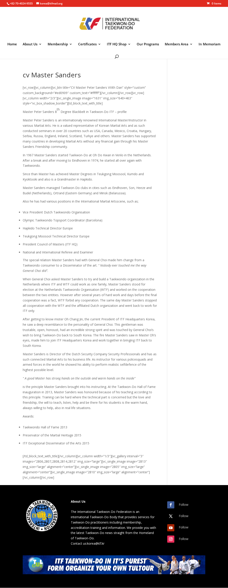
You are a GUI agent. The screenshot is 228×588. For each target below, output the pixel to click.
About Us (30, 44)
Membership (58, 44)
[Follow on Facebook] (170, 504)
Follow (183, 504)
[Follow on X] (170, 516)
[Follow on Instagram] (170, 539)
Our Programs (148, 44)
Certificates (87, 44)
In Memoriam (209, 44)
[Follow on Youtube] (170, 527)
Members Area (176, 44)
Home (12, 44)
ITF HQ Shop (116, 44)
